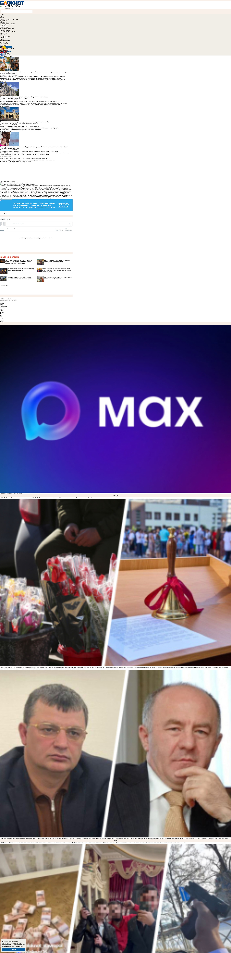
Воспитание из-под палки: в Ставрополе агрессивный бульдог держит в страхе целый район (124, 842)
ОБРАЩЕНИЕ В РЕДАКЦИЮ (8, 31)
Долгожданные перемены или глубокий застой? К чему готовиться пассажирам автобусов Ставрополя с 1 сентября (64, 497)
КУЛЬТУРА (3, 25)
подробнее (14, 300)
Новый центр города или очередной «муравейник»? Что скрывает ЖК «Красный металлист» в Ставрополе (29, 101)
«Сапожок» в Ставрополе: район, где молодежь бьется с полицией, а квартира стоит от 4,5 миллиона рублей (30, 104)
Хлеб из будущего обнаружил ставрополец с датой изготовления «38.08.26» (19, 497)
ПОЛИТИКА (3, 34)
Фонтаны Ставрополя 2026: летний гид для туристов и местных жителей (20, 126)
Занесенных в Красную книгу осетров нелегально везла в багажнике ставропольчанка (164, 667)
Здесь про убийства (5, 131)
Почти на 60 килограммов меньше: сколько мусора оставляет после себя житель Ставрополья (122, 667)
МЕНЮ (2, 14)
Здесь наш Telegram (5, 156)
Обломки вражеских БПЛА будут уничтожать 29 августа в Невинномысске (69, 668)
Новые (2, 229)
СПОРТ (2, 39)
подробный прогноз (5, 300)
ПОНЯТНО (13, 949)
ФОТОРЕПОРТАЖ (5, 41)
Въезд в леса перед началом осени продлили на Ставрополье (88, 842)
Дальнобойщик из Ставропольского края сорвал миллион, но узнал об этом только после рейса (113, 497)
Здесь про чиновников (6, 56)
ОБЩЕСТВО (3, 33)
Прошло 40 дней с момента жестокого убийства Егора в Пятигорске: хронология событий (24, 154)
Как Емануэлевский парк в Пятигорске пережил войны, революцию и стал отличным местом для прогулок (29, 128)
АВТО (1, 16)
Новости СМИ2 (4, 285)
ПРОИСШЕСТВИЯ (5, 36)
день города (3, 213)
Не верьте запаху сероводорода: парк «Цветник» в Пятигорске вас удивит (20, 129)
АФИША (2, 18)
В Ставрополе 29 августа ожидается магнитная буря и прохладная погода (18, 842)
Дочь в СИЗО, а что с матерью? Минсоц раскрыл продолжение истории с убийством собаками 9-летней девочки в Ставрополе (35, 153)
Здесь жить (3, 81)
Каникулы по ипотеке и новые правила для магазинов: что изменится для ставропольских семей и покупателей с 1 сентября (71, 667)
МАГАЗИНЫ (8, 54)
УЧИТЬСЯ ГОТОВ (9, 48)
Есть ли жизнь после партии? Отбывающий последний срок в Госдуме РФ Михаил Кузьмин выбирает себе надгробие (32, 79)
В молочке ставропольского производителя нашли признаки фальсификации (54, 842)
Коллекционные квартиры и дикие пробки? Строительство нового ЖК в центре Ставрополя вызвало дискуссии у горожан (33, 103)
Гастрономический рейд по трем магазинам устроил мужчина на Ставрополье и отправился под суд (154, 838)
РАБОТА (10, 47)
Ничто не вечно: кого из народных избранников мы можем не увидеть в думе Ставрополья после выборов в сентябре (32, 76)
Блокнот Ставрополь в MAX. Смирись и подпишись (11, 493)
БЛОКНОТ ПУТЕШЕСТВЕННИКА (9, 19)
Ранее (15, 229)
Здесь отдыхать (4, 106)
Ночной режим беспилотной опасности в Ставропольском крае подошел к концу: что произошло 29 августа (205, 838)
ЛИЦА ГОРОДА (4, 27)
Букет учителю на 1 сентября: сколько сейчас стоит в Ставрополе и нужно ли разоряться (22, 667)
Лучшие (9, 229)
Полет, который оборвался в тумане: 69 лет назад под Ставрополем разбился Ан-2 (75, 838)
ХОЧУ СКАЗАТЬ (4, 44)
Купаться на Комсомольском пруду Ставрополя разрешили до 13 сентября (112, 838)
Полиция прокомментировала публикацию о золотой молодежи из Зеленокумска (203, 667)
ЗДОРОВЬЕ (3, 21)
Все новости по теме (5, 75)
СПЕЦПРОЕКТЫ (4, 38)
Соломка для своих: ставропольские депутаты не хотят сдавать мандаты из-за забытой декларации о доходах (30, 78)
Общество (3, 181)
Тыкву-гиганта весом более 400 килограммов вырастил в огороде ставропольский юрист (166, 842)
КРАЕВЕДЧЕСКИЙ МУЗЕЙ (7, 24)
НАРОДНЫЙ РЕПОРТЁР (7, 28)
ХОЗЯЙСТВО (3, 42)
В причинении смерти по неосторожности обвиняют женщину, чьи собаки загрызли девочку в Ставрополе (29, 151)
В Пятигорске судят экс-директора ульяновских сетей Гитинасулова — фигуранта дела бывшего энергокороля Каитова (28, 838)
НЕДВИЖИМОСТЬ (5, 30)
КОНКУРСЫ (3, 22)
